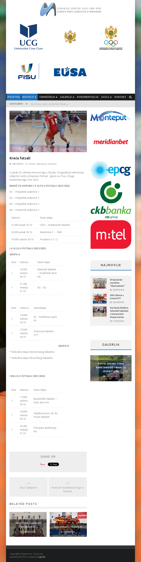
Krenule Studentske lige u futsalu (68, 489)
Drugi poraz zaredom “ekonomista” (117, 283)
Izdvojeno (42, 164)
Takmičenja (47, 97)
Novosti (28, 97)
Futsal (32, 164)
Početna (14, 97)
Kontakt (120, 97)
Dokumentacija (88, 97)
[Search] (130, 97)
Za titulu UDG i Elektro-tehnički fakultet (55, 104)
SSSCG (105, 97)
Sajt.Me (42, 556)
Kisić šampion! (28, 487)
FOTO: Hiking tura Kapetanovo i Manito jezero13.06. (111, 367)
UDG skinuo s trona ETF (68, 527)
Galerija (66, 97)
